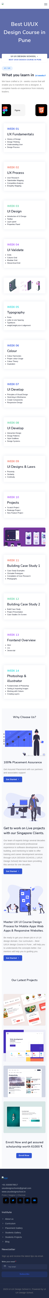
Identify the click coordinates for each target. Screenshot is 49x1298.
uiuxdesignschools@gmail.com (16, 1188)
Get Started (11, 779)
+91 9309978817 (10, 1185)
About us (9, 1219)
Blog (7, 1241)
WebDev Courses (14, 1019)
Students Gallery (13, 1232)
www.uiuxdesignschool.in (14, 1191)
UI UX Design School (23, 56)
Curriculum (10, 1223)
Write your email (9, 1261)
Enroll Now (24, 1155)
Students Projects (13, 1237)
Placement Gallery (14, 1228)
